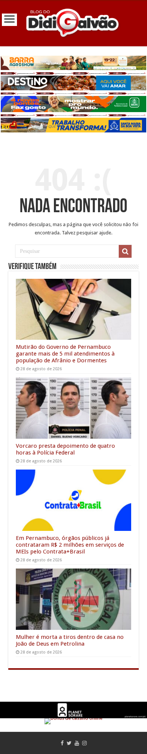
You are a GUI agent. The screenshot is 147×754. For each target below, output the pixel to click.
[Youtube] (77, 743)
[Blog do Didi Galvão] (73, 22)
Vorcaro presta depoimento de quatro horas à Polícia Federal (65, 449)
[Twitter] (69, 743)
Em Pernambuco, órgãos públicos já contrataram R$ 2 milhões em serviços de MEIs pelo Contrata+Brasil (70, 545)
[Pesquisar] (125, 251)
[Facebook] (62, 743)
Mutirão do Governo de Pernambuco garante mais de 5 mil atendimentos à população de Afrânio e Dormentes (65, 354)
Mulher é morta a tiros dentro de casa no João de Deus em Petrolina (70, 640)
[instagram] (84, 743)
